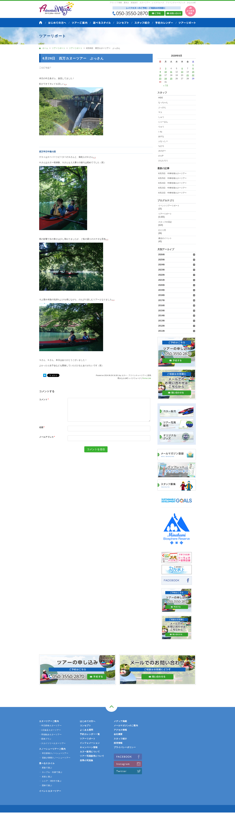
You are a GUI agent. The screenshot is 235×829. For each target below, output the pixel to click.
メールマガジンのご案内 (126, 725)
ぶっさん (162, 107)
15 (193, 72)
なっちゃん (163, 102)
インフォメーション (90, 743)
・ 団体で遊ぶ (45, 785)
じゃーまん (163, 122)
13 (182, 72)
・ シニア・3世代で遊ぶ (50, 781)
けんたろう (163, 160)
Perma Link (146, 378)
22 (193, 75)
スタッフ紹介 (120, 738)
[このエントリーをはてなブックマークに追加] (44, 375)
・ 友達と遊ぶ (45, 777)
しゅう (161, 117)
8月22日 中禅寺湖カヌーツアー (172, 193)
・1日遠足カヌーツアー (50, 730)
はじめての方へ (87, 721)
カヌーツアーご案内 (49, 721)
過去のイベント (165, 238)
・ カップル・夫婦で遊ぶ (50, 772)
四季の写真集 (86, 760)
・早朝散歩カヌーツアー (50, 734)
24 (165, 79)
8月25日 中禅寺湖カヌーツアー (172, 173)
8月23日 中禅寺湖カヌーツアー (172, 188)
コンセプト (85, 725)
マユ (160, 112)
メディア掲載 (120, 721)
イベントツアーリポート (168, 205)
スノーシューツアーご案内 (52, 749)
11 (171, 72)
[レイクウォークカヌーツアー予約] (176, 610)
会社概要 (118, 734)
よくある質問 (86, 730)
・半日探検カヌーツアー (50, 725)
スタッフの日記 (165, 222)
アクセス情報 (120, 730)
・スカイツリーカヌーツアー (52, 743)
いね (160, 132)
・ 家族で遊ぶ (45, 768)
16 (160, 75)
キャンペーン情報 (89, 747)
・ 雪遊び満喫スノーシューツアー (54, 758)
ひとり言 (162, 230)
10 (165, 72)
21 (188, 75)
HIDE (160, 98)
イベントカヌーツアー (50, 791)
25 (171, 79)
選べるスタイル (47, 763)
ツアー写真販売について (92, 756)
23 (160, 79)
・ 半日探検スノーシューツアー (53, 753)
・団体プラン (45, 739)
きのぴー (162, 151)
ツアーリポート (165, 214)
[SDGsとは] (176, 504)
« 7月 (165, 85)
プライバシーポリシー (125, 747)
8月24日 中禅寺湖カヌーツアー (172, 183)
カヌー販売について (90, 751)
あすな (161, 136)
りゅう (161, 127)
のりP (160, 156)
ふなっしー (163, 141)
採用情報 (118, 743)
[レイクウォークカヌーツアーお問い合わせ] (176, 638)
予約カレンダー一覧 (90, 734)
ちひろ (161, 146)
